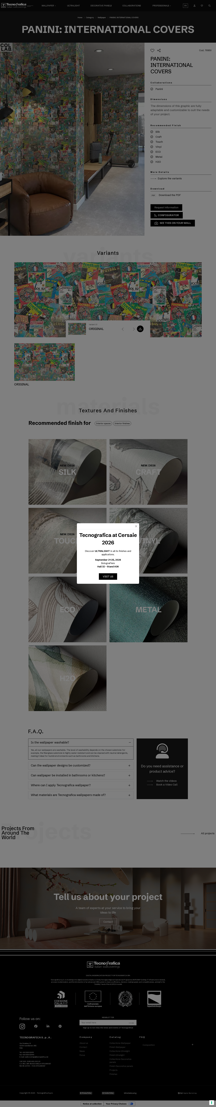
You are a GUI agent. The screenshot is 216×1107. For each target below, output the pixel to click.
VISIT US (108, 576)
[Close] (136, 526)
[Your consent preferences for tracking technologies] (211, 1102)
